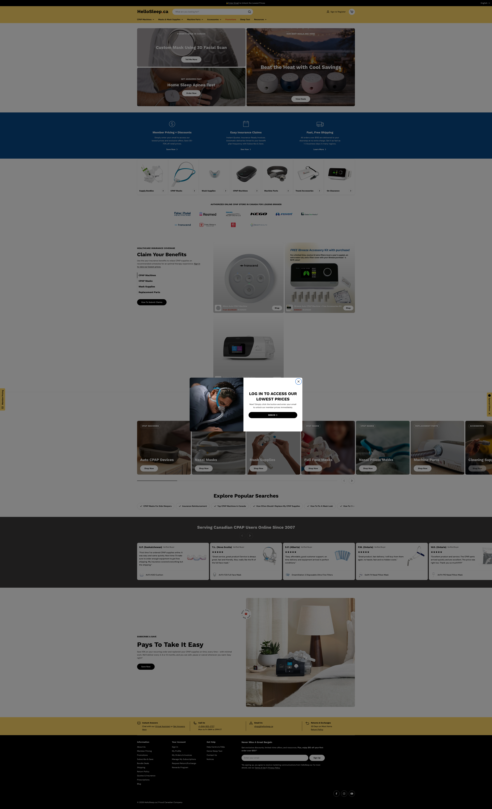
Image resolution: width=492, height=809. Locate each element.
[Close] (298, 381)
